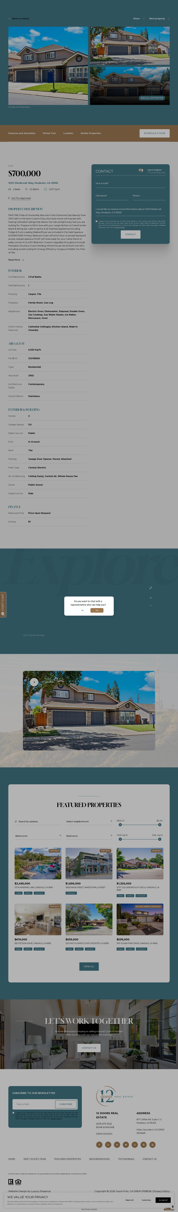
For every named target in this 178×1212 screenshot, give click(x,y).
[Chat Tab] (89, 606)
